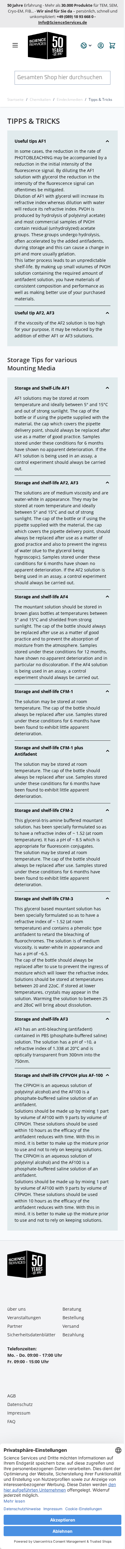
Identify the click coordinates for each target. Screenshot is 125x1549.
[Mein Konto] (101, 45)
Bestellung (73, 1317)
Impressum (18, 1413)
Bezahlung (73, 1335)
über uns (16, 1309)
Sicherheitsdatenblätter (31, 1335)
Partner (14, 1326)
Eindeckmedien (70, 99)
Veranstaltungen (24, 1317)
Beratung (71, 1309)
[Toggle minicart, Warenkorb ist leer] (112, 45)
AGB (11, 1396)
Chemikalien (40, 99)
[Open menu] (15, 45)
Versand (70, 1326)
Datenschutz (20, 1404)
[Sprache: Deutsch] (86, 45)
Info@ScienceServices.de (62, 22)
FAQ (11, 1421)
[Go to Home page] (50, 45)
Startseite (15, 99)
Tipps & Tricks (100, 99)
